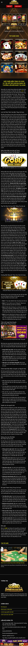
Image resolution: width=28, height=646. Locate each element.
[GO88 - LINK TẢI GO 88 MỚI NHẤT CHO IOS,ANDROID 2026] (14, 2)
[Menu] (2, 2)
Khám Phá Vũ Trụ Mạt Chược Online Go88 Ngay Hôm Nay (12, 562)
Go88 (22, 91)
